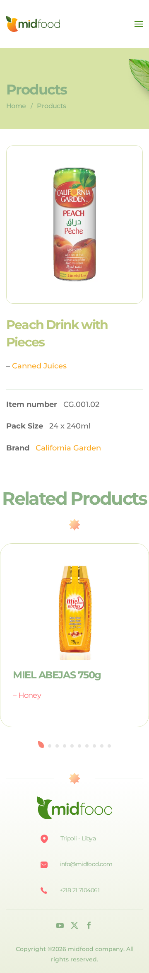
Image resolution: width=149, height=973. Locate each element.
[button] (139, 24)
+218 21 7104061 (80, 890)
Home (16, 106)
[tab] (41, 744)
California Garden (68, 448)
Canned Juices (39, 365)
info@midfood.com (86, 864)
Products (51, 106)
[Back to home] (33, 24)
